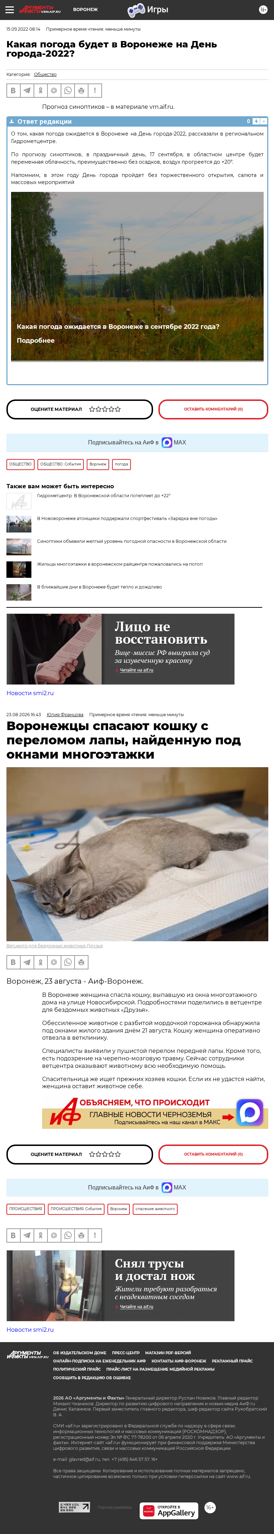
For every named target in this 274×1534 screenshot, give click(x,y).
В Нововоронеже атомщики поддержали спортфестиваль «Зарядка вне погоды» (127, 518)
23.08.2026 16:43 (23, 714)
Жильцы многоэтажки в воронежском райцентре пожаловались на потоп (120, 564)
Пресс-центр (125, 1353)
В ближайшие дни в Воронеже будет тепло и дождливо (99, 587)
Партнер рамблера (115, 1507)
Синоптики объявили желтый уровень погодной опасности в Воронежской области (132, 541)
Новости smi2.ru (30, 693)
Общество (45, 74)
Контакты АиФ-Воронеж (179, 1361)
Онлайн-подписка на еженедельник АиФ (99, 1361)
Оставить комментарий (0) (213, 409)
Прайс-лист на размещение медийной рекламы (160, 1369)
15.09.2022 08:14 (23, 29)
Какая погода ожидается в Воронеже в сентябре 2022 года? (118, 326)
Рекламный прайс (232, 1361)
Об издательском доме (79, 1353)
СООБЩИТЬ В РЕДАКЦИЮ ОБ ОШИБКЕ (92, 1378)
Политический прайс (77, 1369)
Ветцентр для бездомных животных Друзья (54, 945)
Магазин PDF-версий (168, 1353)
